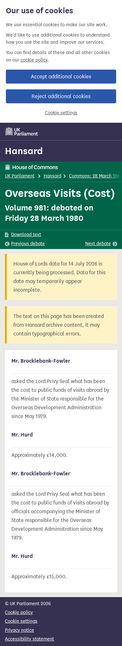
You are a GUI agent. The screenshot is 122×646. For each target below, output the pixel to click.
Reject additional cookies (61, 96)
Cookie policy (19, 612)
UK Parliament (19, 176)
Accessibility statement (29, 639)
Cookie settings (61, 113)
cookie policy (33, 60)
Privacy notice (19, 630)
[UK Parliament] (22, 131)
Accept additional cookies (61, 77)
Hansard (24, 151)
